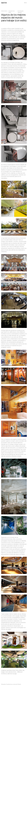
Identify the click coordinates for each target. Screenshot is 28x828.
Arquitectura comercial (11, 684)
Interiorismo (4, 11)
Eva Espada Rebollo (20, 11)
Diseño (19, 684)
